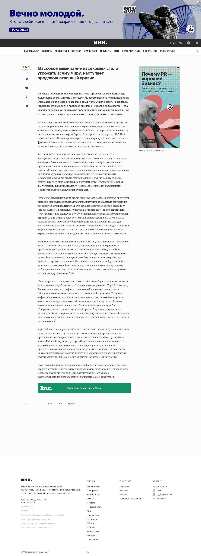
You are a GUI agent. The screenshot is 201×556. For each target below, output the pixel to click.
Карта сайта (27, 507)
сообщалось (55, 365)
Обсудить (105, 51)
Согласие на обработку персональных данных (42, 515)
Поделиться (62, 51)
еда (60, 403)
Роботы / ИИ (150, 51)
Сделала (76, 51)
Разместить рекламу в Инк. (152, 151)
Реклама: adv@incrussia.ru (34, 500)
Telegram (161, 499)
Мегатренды (93, 486)
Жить (116, 51)
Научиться (90, 51)
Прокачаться (167, 51)
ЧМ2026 (91, 536)
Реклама (124, 491)
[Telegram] (197, 43)
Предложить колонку (130, 499)
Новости (91, 503)
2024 (50, 403)
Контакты (124, 495)
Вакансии (124, 486)
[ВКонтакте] (180, 43)
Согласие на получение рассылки (37, 528)
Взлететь (47, 51)
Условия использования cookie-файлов (38, 524)
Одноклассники (164, 495)
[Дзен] (189, 43)
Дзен (158, 491)
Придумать (92, 491)
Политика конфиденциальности (35, 519)
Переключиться (131, 51)
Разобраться (31, 51)
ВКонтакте (161, 486)
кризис (71, 403)
